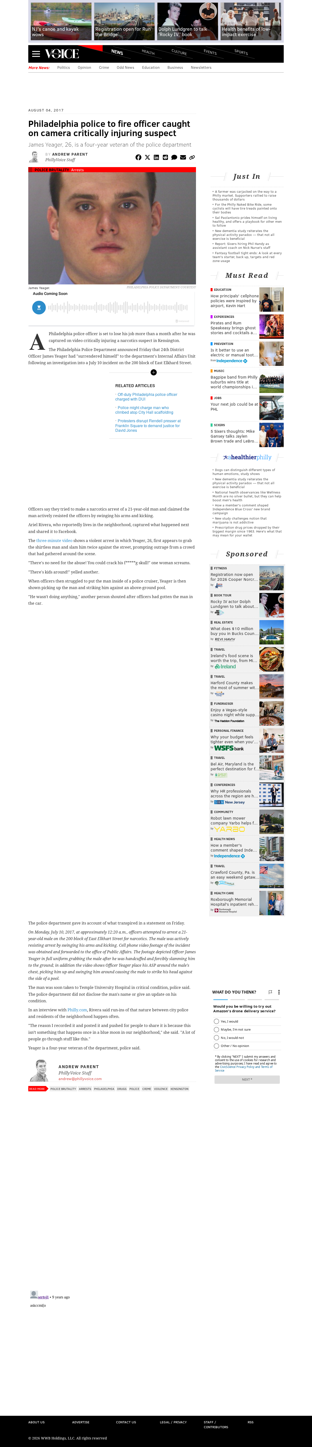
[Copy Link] (192, 158)
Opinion (84, 67)
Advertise (80, 1422)
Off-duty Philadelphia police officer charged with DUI (146, 397)
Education (151, 67)
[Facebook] (138, 158)
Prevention (223, 344)
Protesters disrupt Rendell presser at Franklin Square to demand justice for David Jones (148, 425)
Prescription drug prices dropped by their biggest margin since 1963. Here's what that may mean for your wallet (247, 531)
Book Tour (222, 595)
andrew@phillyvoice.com (80, 1078)
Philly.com (77, 1010)
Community (223, 812)
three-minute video (54, 540)
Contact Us (126, 1422)
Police (134, 1089)
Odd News (125, 67)
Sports (241, 52)
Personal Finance (229, 730)
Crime (104, 67)
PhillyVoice (61, 54)
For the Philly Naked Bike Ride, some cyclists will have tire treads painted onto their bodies (245, 208)
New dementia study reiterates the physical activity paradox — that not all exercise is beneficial (243, 234)
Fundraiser (223, 703)
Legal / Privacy (173, 1422)
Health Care (224, 893)
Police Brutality (52, 169)
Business (175, 67)
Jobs (218, 398)
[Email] (183, 158)
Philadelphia (104, 1089)
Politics (63, 67)
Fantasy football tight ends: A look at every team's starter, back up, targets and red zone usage (247, 257)
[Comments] (174, 158)
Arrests (77, 169)
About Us (36, 1422)
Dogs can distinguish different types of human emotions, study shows (244, 471)
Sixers (219, 425)
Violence (161, 1089)
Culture (179, 52)
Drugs (122, 1089)
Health (148, 52)
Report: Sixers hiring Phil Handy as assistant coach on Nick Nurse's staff (241, 245)
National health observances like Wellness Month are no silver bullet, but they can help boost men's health (247, 496)
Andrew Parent (70, 154)
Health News (224, 839)
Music (219, 371)
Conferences (224, 785)
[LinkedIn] (156, 158)
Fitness (220, 568)
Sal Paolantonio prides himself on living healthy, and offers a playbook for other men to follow (247, 221)
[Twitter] (147, 158)
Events (210, 52)
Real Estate (223, 622)
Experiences (224, 316)
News (117, 52)
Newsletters (201, 67)
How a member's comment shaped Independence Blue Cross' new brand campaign (241, 509)
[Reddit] (165, 158)
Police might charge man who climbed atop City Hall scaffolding (144, 410)
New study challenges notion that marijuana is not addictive (240, 520)
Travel (219, 649)
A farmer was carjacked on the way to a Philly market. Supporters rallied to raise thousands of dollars (245, 195)
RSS (251, 1422)
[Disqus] (112, 1224)
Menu (36, 54)
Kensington (179, 1089)
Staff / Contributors (216, 1424)
